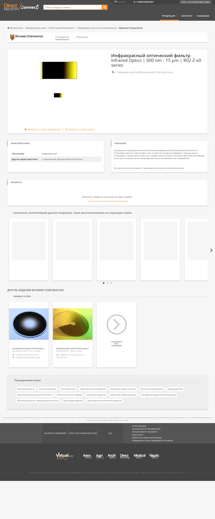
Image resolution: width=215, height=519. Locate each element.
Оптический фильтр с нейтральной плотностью (38, 400)
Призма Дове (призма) (73, 400)
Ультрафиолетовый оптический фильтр (158, 395)
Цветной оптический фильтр (92, 389)
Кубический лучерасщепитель (123, 395)
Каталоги (186, 16)
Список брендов (139, 426)
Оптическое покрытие (95, 395)
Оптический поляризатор (152, 389)
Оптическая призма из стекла (123, 389)
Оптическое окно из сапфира (69, 395)
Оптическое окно (68, 389)
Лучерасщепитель (175, 389)
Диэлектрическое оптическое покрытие (104, 400)
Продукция (168, 16)
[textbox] (72, 7)
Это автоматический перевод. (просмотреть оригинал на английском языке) (149, 168)
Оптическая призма (47, 389)
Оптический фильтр (25, 389)
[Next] (211, 250)
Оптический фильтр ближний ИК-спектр (34, 395)
